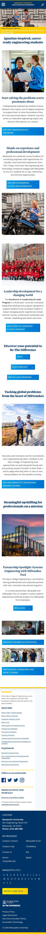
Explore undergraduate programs (15, 131)
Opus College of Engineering (23, 5)
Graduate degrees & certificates (20, 642)
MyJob (28, 857)
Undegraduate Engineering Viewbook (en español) (16, 743)
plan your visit (20, 367)
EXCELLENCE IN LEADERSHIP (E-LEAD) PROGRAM (20, 327)
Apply (20, 356)
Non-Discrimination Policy (14, 918)
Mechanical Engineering (10, 765)
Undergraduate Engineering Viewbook (15, 738)
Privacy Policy (8, 911)
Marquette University (23, 3)
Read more (19, 608)
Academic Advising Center (10, 719)
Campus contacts (10, 841)
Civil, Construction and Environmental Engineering (15, 757)
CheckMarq (31, 846)
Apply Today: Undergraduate (11, 713)
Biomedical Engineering (9, 753)
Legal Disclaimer (9, 915)
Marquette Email (33, 841)
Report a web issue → (15, 891)
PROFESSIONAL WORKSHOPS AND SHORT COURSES (18, 671)
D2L (27, 852)
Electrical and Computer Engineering (14, 761)
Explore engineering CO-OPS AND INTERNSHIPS (20, 184)
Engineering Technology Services (13, 726)
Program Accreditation (9, 729)
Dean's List (5, 722)
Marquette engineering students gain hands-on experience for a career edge (22, 31)
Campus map (8, 846)
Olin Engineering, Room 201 (14, 822)
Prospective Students (9, 732)
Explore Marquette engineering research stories (19, 484)
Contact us (7, 852)
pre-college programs (20, 377)
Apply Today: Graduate (9, 716)
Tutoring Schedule (8, 735)
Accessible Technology (12, 922)
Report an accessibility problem (12, 798)
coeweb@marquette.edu (10, 805)
